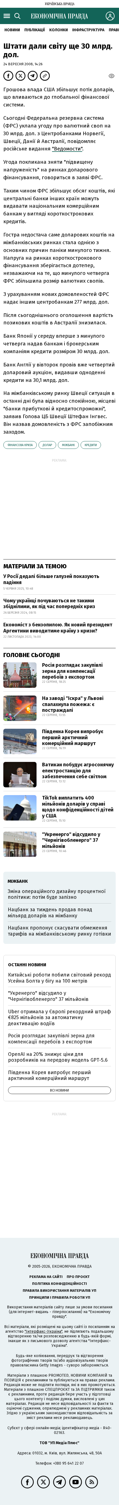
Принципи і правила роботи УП (59, 1297)
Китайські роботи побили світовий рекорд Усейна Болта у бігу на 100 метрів (59, 978)
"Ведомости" (67, 148)
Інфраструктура (88, 30)
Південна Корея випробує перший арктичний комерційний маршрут (72, 737)
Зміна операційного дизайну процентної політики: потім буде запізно (57, 894)
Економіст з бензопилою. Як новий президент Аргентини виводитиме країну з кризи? (57, 628)
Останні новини (27, 964)
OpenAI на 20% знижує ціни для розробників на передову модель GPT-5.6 (58, 1057)
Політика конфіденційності (59, 1284)
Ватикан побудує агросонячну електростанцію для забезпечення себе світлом (78, 771)
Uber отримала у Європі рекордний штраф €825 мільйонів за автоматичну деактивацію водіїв (59, 1018)
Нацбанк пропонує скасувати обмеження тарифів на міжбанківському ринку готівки (59, 931)
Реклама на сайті (46, 1277)
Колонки (58, 30)
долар (47, 445)
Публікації (34, 30)
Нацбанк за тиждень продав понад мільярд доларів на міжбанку (50, 913)
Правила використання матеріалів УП (59, 1290)
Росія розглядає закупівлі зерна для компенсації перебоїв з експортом (72, 671)
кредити (91, 445)
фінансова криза (20, 445)
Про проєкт (78, 1277)
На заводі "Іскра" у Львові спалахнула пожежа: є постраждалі (73, 704)
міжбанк (68, 445)
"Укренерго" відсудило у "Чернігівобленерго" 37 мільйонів (71, 840)
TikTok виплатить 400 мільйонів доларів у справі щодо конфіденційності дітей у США (77, 807)
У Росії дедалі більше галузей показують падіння (51, 579)
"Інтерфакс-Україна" (43, 1331)
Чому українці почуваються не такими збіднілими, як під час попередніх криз (49, 604)
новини (12, 30)
